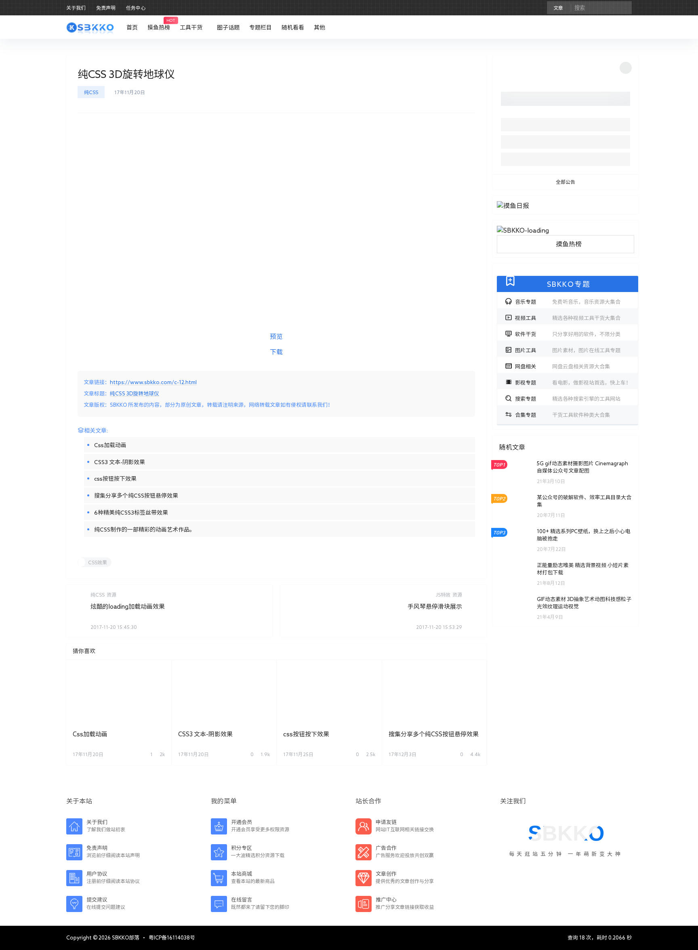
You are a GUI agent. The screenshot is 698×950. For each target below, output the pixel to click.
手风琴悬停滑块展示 (435, 606)
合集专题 (562, 415)
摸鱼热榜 (569, 244)
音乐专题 (567, 302)
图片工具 (567, 350)
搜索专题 (567, 398)
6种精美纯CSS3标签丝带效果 (131, 512)
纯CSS (91, 92)
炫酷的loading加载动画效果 (127, 606)
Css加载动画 (110, 445)
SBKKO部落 (125, 937)
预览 (276, 336)
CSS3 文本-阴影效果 (119, 462)
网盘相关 (562, 366)
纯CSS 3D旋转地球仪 (134, 393)
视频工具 (567, 318)
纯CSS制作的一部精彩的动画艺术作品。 (144, 529)
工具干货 (191, 27)
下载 (276, 352)
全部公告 (565, 181)
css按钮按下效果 (115, 478)
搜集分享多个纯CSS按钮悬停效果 (136, 495)
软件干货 (567, 334)
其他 (319, 27)
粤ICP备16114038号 (172, 937)
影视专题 (573, 382)
